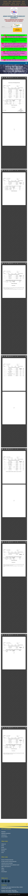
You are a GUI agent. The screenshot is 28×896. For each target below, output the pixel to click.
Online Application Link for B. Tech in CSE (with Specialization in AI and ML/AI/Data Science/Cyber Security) (14, 40)
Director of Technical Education (7, 859)
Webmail (23, 3)
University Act (4, 835)
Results (23, 1)
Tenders (2, 870)
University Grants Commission (7, 863)
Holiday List (3, 844)
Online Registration (6, 3)
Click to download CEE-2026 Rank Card (15, 35)
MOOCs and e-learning (15, 4)
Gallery (10, 1)
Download (5, 1)
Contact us (18, 3)
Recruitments (4, 849)
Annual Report (4, 871)
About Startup (23, 4)
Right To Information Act (6, 866)
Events (2, 845)
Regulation (3, 831)
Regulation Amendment (5, 833)
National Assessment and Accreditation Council (10, 864)
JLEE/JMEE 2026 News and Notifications (15, 60)
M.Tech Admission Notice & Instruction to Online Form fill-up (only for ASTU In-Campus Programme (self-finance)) (14, 53)
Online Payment (17, 30)
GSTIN (2, 852)
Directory (3, 850)
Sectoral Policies (4, 836)
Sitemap (13, 3)
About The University (17, 1)
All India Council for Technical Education (8, 861)
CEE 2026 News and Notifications (15, 36)
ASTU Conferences (5, 4)
